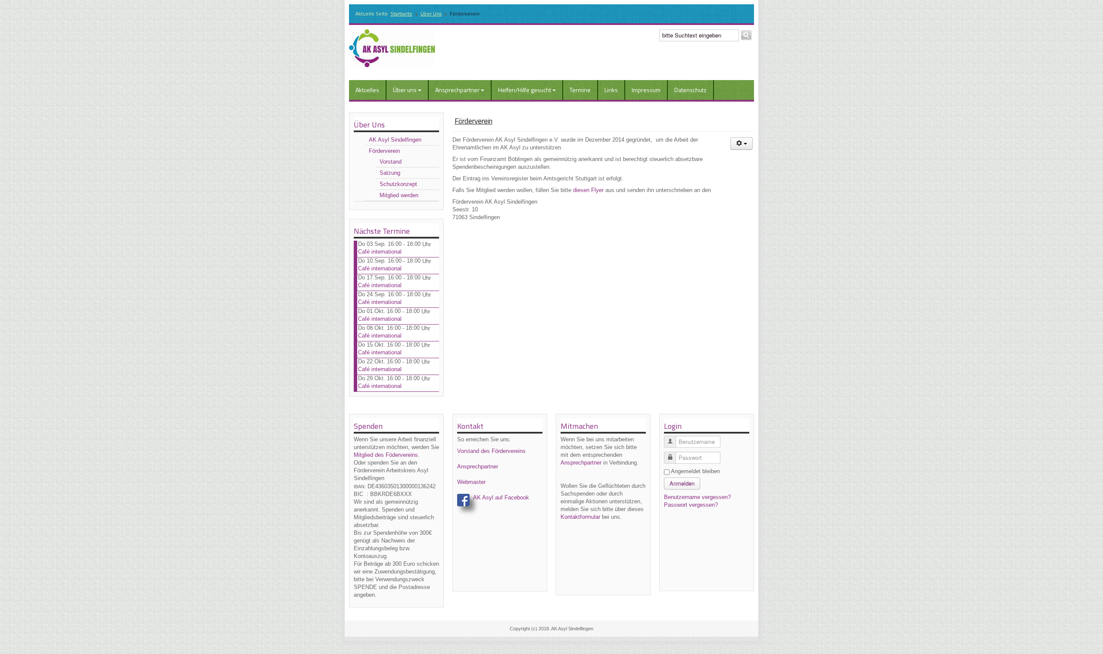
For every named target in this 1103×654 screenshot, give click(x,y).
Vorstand (391, 161)
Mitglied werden (399, 195)
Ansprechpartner (457, 89)
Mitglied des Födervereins (386, 455)
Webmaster (471, 482)
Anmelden (682, 483)
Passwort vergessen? (691, 505)
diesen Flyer (588, 190)
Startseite (401, 13)
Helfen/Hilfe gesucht (524, 89)
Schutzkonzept (398, 184)
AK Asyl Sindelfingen (395, 139)
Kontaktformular (580, 517)
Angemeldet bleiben (695, 471)
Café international (380, 251)
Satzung (390, 173)
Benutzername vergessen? (697, 497)
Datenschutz (690, 89)
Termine (580, 89)
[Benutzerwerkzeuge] (741, 143)
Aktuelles (367, 89)
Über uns (431, 13)
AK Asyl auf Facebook (501, 497)
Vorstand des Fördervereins (491, 451)
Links (611, 89)
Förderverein (384, 151)
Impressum (646, 89)
